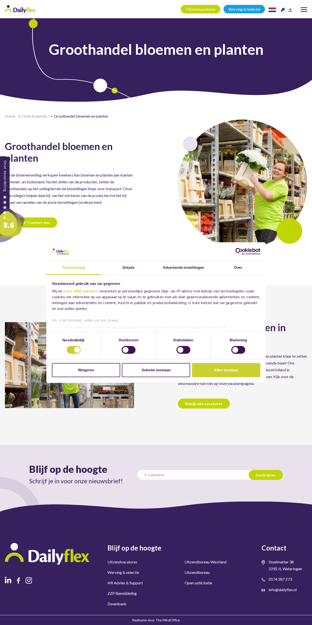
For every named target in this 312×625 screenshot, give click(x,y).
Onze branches (34, 116)
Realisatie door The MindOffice (156, 620)
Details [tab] (129, 267)
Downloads (117, 603)
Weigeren (86, 370)
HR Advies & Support (125, 582)
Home (10, 116)
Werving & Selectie (244, 9)
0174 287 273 (280, 579)
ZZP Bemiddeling (122, 593)
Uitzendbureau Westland (205, 562)
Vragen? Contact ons (31, 222)
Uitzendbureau (197, 572)
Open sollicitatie (198, 582)
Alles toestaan (226, 370)
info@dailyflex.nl (283, 589)
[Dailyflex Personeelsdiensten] (12, 198)
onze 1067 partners (80, 291)
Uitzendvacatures (200, 9)
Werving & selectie (123, 572)
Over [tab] (238, 267)
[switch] (129, 350)
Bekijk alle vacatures (204, 403)
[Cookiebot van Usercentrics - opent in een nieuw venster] (239, 251)
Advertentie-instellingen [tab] (183, 267)
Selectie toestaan (156, 370)
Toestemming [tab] (73, 267)
